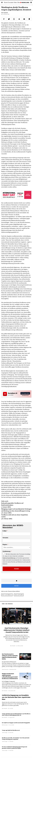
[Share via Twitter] (8, 19)
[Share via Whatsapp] (14, 19)
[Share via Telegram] (19, 19)
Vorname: (5, 537)
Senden (16, 568)
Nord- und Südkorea (7, 594)
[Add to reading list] (29, 19)
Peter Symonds (4, 12)
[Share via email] (24, 19)
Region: (5, 544)
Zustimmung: (7, 551)
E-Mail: (5, 531)
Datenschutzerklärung (9, 558)
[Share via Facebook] (3, 19)
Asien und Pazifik (19, 594)
